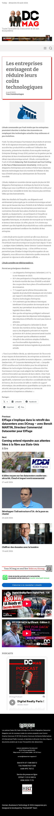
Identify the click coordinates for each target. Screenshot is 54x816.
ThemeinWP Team (30, 808)
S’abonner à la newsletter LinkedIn (27, 585)
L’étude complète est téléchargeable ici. (17, 263)
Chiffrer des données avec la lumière (20, 547)
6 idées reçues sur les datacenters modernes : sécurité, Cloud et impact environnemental (24, 476)
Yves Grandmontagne (15, 94)
